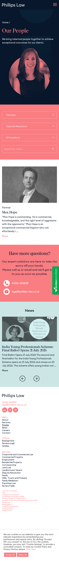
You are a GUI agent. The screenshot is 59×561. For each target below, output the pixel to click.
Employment (8, 459)
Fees (3, 493)
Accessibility (7, 504)
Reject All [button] (23, 555)
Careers (6, 430)
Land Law (6, 467)
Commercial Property (12, 456)
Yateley (5, 445)
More (5, 236)
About (5, 419)
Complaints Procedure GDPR (13, 497)
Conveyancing (9, 464)
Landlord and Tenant (12, 470)
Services (6, 422)
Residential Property (12, 462)
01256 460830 (20, 283)
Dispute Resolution (11, 472)
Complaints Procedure (10, 495)
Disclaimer (6, 502)
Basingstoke (8, 440)
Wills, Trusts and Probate (14, 477)
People (5, 424)
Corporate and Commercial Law (17, 454)
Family (5, 475)
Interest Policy (7, 508)
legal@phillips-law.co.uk (26, 291)
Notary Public (8, 485)
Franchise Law (9, 483)
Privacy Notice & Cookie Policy (14, 498)
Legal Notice (7, 510)
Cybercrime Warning (10, 506)
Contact (6, 432)
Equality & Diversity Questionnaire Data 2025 (19, 500)
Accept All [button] (10, 555)
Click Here (31, 549)
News (4, 427)
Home (5, 22)
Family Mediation (10, 480)
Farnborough (8, 443)
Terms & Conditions (9, 491)
